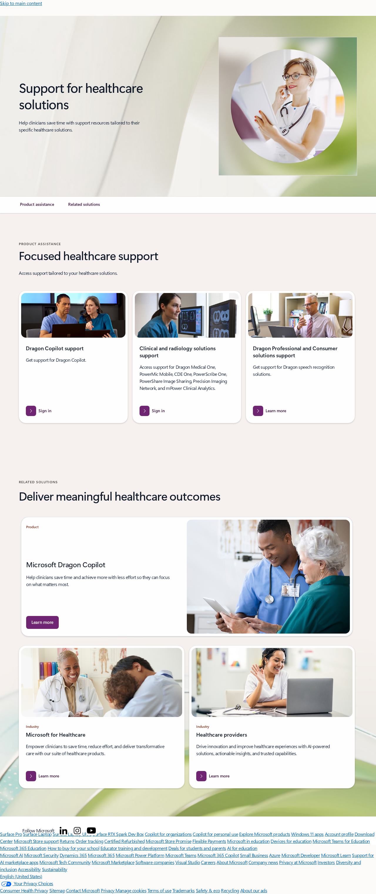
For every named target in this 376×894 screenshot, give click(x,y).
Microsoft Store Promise (169, 841)
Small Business (254, 855)
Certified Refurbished (124, 841)
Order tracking (89, 841)
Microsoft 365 (101, 855)
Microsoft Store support (36, 841)
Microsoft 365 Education (23, 848)
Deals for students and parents (197, 848)
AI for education (242, 848)
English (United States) (21, 876)
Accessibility (29, 869)
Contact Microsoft (83, 890)
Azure (274, 855)
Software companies (154, 862)
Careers (208, 862)
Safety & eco (208, 890)
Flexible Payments (209, 841)
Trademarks (183, 890)
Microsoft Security (41, 855)
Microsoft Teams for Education (341, 841)
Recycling (230, 890)
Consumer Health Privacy (24, 890)
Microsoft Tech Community (64, 862)
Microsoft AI (11, 855)
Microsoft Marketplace (113, 862)
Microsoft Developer (300, 855)
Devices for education (291, 841)
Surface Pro (11, 834)
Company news (263, 862)
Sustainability (54, 869)
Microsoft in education (248, 841)
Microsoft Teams (181, 855)
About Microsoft (231, 862)
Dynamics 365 (73, 855)
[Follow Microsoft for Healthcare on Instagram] (77, 830)
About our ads (253, 890)
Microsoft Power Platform (140, 855)
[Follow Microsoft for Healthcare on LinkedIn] (63, 830)
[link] (37, 206)
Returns (67, 841)
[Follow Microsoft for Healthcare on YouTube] (91, 830)
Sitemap (57, 890)
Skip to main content (21, 3)
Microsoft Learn (336, 855)
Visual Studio (187, 862)
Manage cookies (130, 890)
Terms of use (159, 890)
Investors (326, 862)
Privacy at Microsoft (297, 862)
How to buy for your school (74, 848)
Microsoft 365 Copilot (218, 855)
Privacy (108, 890)
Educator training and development (133, 848)
